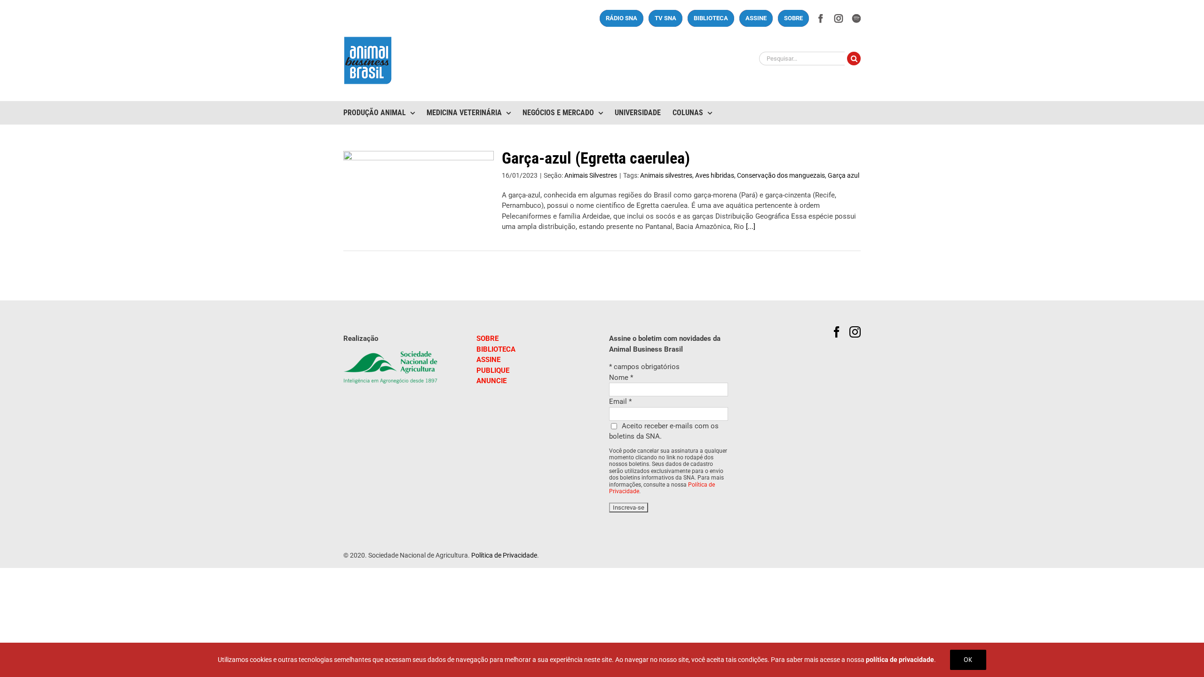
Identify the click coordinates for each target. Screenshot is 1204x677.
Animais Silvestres (590, 175)
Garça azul (843, 175)
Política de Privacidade (504, 555)
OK (968, 659)
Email (620, 401)
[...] (750, 226)
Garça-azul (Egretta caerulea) (596, 158)
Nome (621, 377)
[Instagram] (855, 332)
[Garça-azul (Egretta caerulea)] (418, 198)
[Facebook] (836, 332)
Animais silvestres (666, 175)
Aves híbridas (714, 175)
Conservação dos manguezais (781, 175)
